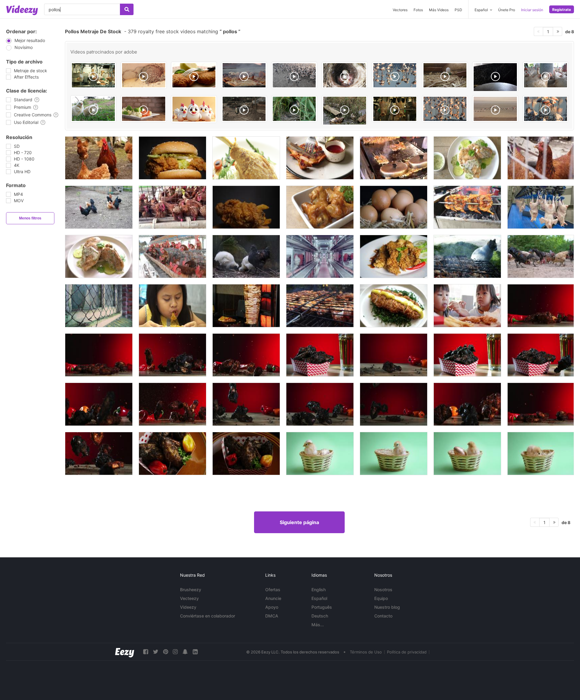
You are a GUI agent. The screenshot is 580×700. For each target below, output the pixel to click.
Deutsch (319, 615)
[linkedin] (195, 652)
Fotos (418, 10)
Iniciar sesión (532, 10)
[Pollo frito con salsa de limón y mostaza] (393, 305)
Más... (317, 624)
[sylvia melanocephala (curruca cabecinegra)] (294, 108)
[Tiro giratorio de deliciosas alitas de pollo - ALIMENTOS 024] (172, 453)
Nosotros (383, 589)
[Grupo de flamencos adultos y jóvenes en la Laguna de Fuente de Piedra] (395, 75)
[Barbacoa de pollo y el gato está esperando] (467, 256)
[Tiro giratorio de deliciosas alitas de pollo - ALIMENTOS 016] (246, 453)
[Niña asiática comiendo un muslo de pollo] (172, 305)
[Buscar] (127, 9)
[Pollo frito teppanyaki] (393, 158)
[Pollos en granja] (546, 75)
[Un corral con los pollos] (99, 158)
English (318, 589)
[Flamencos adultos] (546, 108)
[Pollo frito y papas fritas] (246, 207)
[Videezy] (22, 10)
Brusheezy (190, 589)
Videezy (188, 607)
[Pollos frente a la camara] (93, 108)
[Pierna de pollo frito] (246, 158)
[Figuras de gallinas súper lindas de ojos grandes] (194, 109)
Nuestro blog (387, 607)
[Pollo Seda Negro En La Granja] (246, 256)
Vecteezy (189, 598)
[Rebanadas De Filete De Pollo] (320, 158)
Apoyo (271, 607)
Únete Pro (506, 10)
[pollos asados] (244, 75)
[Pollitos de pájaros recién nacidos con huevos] (345, 75)
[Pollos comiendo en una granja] (99, 207)
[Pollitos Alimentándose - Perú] (345, 113)
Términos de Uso (366, 652)
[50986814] (194, 75)
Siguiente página (299, 522)
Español (319, 598)
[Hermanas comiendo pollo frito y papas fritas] (467, 305)
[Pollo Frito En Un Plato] (320, 207)
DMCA (271, 615)
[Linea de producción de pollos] (93, 75)
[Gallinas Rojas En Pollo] (540, 158)
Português (321, 607)
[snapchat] (185, 652)
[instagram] (175, 652)
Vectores (400, 10)
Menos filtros (30, 218)
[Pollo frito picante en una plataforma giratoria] (393, 256)
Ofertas (272, 589)
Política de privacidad (407, 652)
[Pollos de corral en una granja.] (540, 256)
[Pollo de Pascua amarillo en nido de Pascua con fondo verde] (320, 453)
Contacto (383, 615)
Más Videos (439, 10)
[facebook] (145, 652)
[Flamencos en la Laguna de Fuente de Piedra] (445, 108)
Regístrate (561, 9)
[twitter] (155, 652)
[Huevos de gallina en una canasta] (393, 207)
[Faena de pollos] (395, 108)
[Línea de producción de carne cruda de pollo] (540, 207)
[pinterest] (165, 652)
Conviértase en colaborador (207, 615)
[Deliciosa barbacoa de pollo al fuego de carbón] (320, 305)
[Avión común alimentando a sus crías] (143, 75)
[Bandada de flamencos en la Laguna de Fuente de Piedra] (495, 108)
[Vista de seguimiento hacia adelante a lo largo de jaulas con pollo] (320, 256)
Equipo (381, 598)
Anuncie (273, 598)
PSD (458, 10)
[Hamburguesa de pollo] (172, 158)
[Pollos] (244, 108)
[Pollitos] (445, 75)
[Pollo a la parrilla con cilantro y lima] (467, 158)
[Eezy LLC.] (124, 651)
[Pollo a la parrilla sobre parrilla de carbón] (467, 207)
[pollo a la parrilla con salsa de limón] (99, 256)
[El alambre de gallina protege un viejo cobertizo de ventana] (99, 305)
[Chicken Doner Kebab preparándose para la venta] (246, 305)
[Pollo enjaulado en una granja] (172, 256)
